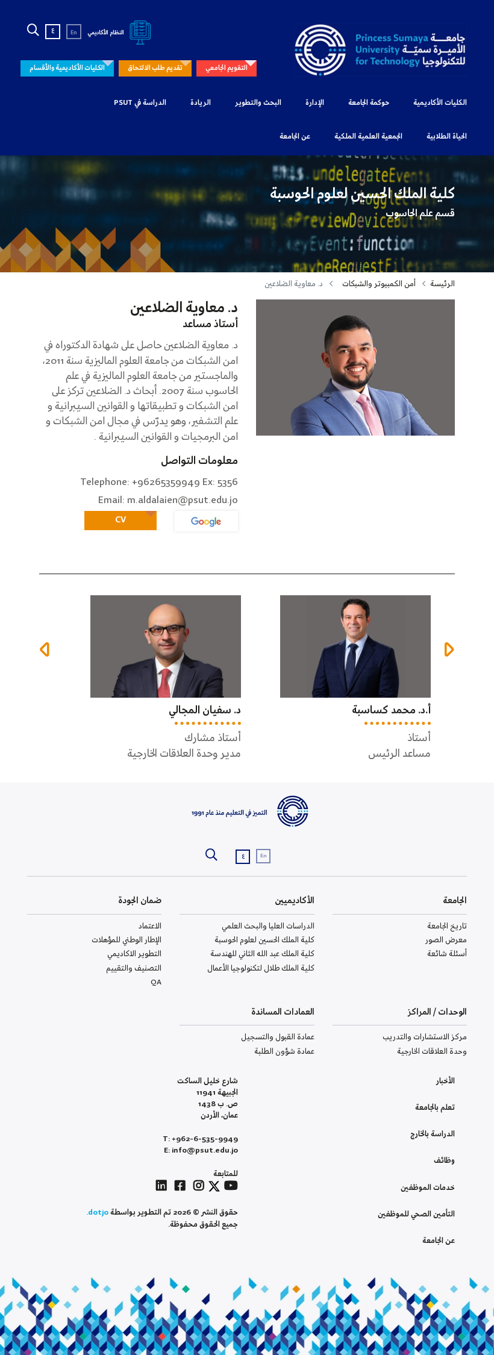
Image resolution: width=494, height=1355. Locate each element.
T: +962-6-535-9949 (200, 1139)
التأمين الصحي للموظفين (416, 1214)
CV (120, 520)
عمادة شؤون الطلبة (284, 1051)
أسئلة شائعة (447, 954)
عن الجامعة (295, 136)
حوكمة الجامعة (368, 103)
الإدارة (314, 103)
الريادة (200, 103)
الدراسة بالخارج (432, 1134)
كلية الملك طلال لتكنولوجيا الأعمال (260, 968)
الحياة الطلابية (447, 136)
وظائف (444, 1160)
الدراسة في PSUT (140, 103)
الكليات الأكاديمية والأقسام (67, 68)
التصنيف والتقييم (133, 968)
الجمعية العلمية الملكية (368, 136)
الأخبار (445, 1081)
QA (156, 982)
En (73, 32)
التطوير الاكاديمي (134, 954)
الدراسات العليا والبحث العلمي (268, 926)
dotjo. (97, 1212)
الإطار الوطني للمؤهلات (126, 940)
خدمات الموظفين (428, 1188)
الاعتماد (150, 926)
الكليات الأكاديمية (440, 103)
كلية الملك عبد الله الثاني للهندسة (262, 954)
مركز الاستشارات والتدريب (425, 1037)
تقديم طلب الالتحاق (155, 68)
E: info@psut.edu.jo (201, 1150)
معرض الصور (446, 940)
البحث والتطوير (258, 103)
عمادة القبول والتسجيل (277, 1037)
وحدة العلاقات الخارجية (432, 1051)
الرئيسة (442, 284)
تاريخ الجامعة (447, 926)
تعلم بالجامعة (435, 1107)
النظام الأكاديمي (106, 32)
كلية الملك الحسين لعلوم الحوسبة (264, 940)
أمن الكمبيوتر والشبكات (379, 284)
